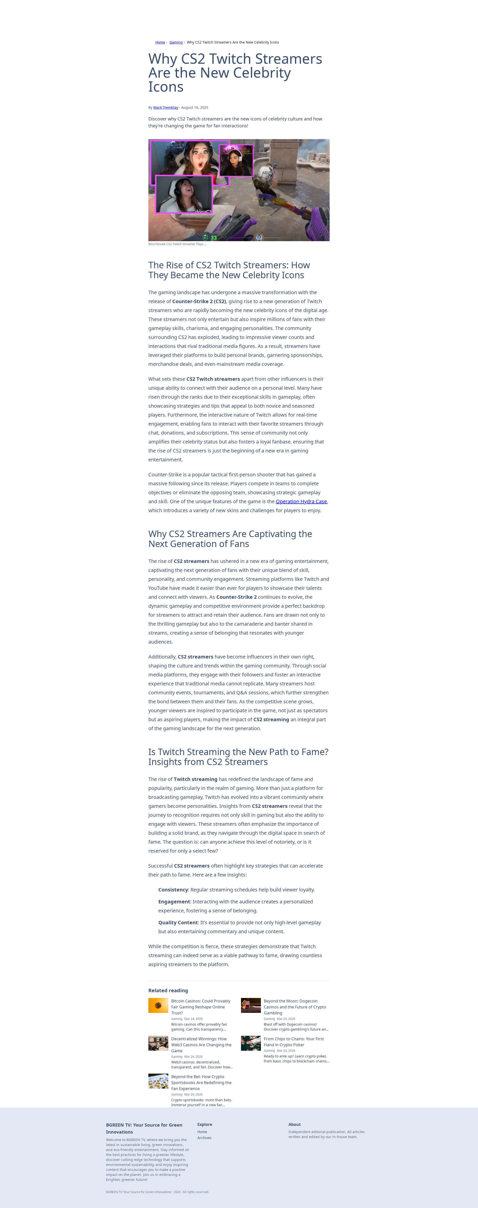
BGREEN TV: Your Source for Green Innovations (214, 10)
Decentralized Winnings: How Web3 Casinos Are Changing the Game (201, 1044)
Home (160, 42)
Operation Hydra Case (301, 501)
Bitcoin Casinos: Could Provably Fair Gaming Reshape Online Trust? (200, 1007)
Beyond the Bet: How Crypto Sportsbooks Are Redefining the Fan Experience (201, 1082)
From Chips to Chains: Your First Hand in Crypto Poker (294, 1041)
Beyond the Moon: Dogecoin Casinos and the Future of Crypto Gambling (295, 1007)
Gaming (176, 42)
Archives (204, 1137)
